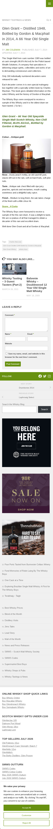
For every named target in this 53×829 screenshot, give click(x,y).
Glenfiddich (7, 752)
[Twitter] (44, 376)
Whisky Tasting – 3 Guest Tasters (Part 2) (12, 281)
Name (8, 334)
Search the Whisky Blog (13, 404)
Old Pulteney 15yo (10, 743)
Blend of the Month (13, 614)
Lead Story (10, 633)
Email (30, 334)
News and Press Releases (17, 645)
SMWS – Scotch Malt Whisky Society (22, 651)
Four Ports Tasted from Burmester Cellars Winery (27, 564)
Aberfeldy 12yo (9, 749)
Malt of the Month (13, 639)
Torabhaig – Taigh (13, 596)
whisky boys (23, 249)
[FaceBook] (40, 376)
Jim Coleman (13, 50)
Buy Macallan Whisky (12, 701)
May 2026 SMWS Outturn (14, 775)
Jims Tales (10, 626)
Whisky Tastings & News (16, 20)
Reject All (26, 823)
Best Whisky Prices (14, 608)
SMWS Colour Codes (12, 772)
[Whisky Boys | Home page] (26, 7)
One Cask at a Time (14, 580)
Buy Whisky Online (11, 698)
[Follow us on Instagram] (49, 376)
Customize (26, 815)
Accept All (26, 808)
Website (8, 344)
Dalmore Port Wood (11, 723)
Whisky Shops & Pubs (15, 670)
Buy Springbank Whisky (13, 707)
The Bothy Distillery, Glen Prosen (17, 755)
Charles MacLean (15, 242)
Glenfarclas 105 (9, 720)
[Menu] (49, 3)
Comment (10, 315)
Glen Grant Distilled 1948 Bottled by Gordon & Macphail (22, 245)
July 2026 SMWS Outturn (14, 778)
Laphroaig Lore (9, 730)
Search (44, 409)
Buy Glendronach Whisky (14, 704)
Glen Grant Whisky (9, 249)
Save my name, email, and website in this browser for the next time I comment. (25, 355)
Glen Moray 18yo (10, 726)
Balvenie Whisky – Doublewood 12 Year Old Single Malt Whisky (37, 285)
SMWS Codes (11, 658)
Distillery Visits (11, 620)
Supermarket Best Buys (16, 664)
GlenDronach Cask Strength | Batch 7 (19, 746)
